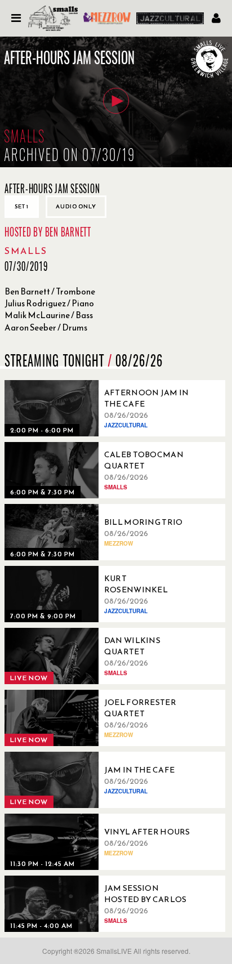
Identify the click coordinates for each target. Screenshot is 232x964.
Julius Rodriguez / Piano (49, 303)
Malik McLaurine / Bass (49, 315)
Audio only (76, 206)
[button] (116, 101)
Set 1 (22, 206)
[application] (116, 102)
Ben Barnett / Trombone (50, 291)
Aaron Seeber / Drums (46, 327)
